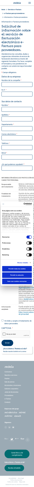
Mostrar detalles (22, 263)
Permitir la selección (17, 275)
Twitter (6, 427)
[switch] (29, 243)
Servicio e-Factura (14, 9)
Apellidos (5, 115)
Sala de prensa (9, 382)
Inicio (3, 9)
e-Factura (8, 399)
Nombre (5, 105)
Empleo (7, 378)
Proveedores (9, 395)
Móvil (4, 153)
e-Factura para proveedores (14, 13)
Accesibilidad (12, 478)
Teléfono (5, 143)
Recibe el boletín (14, 468)
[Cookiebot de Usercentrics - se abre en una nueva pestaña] (24, 204)
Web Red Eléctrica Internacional (8, 416)
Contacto (7, 402)
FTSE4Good (12, 440)
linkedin (9, 427)
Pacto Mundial (17, 440)
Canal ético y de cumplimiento (17, 454)
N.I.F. (3, 90)
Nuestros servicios (11, 375)
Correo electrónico (9, 134)
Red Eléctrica (11, 412)
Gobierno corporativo (11, 389)
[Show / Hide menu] (29, 3)
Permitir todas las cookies (17, 269)
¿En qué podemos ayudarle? (12, 164)
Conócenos (8, 372)
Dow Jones (6, 440)
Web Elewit (17, 416)
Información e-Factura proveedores (15, 17)
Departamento (7, 124)
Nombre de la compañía (11, 80)
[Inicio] (17, 2)
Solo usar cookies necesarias (17, 281)
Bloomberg (27, 440)
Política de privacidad (16, 480)
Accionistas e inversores (13, 385)
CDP (22, 440)
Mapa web (22, 482)
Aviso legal (21, 478)
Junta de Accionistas (11, 392)
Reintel (22, 412)
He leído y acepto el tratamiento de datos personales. (18, 322)
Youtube (13, 427)
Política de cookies (12, 482)
